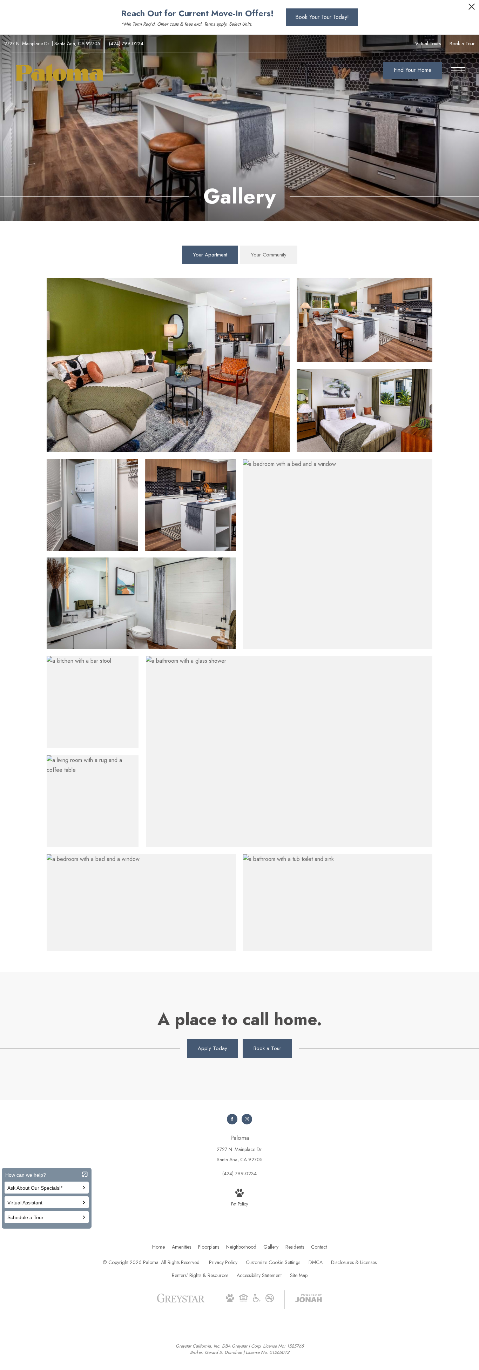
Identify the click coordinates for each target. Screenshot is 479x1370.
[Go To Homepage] (59, 72)
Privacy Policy (223, 1262)
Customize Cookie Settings (273, 1262)
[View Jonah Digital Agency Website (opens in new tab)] (308, 1299)
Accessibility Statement (259, 1275)
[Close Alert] (471, 8)
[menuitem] (158, 1247)
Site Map (299, 1275)
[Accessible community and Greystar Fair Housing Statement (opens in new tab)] (257, 1300)
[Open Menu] (458, 70)
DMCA (316, 1262)
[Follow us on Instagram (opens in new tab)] (247, 1119)
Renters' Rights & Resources (200, 1275)
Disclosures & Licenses (354, 1262)
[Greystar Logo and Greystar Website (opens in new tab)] (180, 1301)
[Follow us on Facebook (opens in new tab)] (232, 1119)
